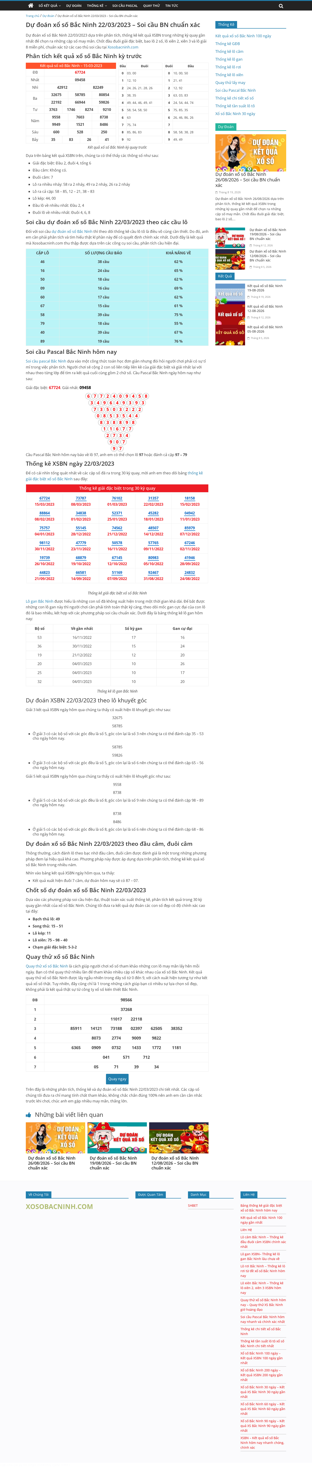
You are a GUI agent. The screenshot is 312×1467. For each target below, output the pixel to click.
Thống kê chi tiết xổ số (234, 98)
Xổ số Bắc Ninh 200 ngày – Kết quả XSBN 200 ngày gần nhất (262, 1375)
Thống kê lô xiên (229, 74)
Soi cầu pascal (46, 361)
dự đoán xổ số (72, 231)
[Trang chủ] (31, 6)
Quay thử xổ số (47, 966)
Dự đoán (48, 16)
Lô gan (39, 601)
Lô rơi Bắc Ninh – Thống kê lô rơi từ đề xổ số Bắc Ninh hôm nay (263, 1271)
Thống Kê (95, 5)
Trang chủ (32, 16)
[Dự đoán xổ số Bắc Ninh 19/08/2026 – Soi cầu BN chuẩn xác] (117, 1125)
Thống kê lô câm (229, 51)
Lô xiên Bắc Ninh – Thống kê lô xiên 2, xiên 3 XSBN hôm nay (262, 1288)
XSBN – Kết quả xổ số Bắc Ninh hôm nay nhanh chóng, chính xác (262, 1443)
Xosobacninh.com (123, 47)
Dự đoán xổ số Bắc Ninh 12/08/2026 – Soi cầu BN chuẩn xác (175, 1163)
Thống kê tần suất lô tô (235, 105)
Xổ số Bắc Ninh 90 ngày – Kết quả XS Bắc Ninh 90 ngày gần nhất (263, 1426)
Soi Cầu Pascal (125, 5)
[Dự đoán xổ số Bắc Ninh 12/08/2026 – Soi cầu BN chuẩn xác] (179, 1125)
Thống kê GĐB (227, 43)
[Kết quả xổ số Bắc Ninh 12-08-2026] (231, 306)
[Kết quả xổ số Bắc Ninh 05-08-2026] (231, 327)
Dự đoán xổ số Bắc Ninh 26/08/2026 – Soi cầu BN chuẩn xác (51, 1163)
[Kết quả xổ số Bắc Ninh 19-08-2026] (231, 286)
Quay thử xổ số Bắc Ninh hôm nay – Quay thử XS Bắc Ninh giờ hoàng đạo (263, 1305)
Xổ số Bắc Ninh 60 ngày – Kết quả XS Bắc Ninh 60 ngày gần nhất (263, 1409)
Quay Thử (151, 5)
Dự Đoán (74, 5)
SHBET (193, 1205)
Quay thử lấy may (230, 82)
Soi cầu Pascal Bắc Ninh (235, 90)
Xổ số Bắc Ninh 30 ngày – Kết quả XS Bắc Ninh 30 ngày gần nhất (263, 1392)
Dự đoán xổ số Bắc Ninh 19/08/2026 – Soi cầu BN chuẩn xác (113, 1163)
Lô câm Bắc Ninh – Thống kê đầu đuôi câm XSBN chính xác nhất (263, 1242)
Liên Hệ (246, 1230)
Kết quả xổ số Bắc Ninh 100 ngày (243, 35)
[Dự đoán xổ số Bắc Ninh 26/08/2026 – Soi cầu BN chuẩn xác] (55, 1125)
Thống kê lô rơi (228, 67)
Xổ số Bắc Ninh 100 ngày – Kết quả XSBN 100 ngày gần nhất (262, 1358)
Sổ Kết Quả (48, 5)
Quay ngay (117, 1078)
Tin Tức (171, 5)
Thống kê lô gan (229, 59)
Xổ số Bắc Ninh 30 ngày (235, 113)
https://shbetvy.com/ (44, 1465)
